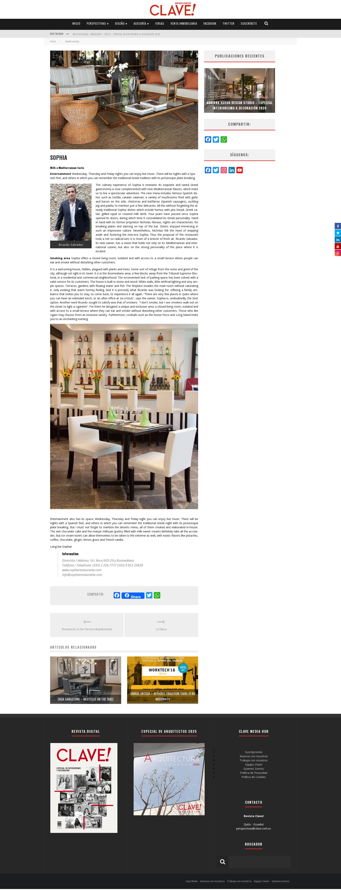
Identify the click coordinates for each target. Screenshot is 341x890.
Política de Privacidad (253, 773)
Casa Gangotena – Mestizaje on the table (85, 699)
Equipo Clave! (253, 764)
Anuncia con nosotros (254, 756)
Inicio (76, 23)
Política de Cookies (254, 777)
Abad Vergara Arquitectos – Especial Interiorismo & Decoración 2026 (113, 36)
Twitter (228, 23)
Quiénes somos (280, 881)
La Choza (161, 629)
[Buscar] (266, 23)
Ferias (159, 23)
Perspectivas (96, 23)
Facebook (209, 23)
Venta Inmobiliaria (183, 23)
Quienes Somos (254, 768)
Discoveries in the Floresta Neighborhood (87, 629)
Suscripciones (253, 752)
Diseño (120, 23)
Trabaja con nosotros (254, 760)
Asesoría (140, 23)
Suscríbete (249, 23)
